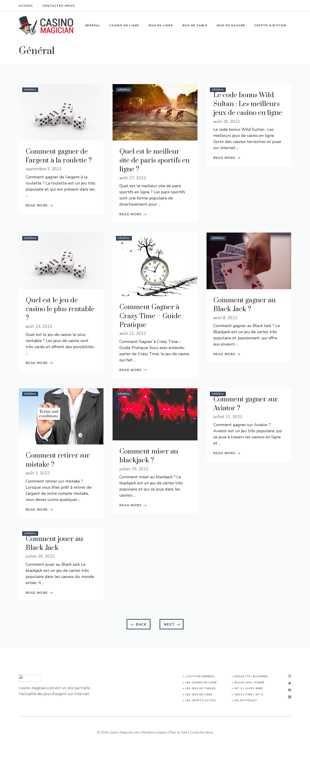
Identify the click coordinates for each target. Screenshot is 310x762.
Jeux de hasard (231, 25)
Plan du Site (178, 732)
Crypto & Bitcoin (270, 25)
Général (93, 25)
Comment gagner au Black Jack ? (244, 304)
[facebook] (289, 690)
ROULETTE (242, 676)
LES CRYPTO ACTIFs (200, 700)
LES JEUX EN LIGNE (198, 694)
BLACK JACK (243, 682)
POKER (260, 682)
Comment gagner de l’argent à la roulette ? (59, 156)
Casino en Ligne (124, 25)
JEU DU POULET (245, 700)
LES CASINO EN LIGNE (201, 682)
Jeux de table (194, 25)
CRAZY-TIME (243, 694)
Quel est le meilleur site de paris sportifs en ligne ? (154, 160)
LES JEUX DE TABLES (200, 688)
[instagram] (289, 676)
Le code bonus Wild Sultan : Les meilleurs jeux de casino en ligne (247, 104)
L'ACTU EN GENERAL (200, 676)
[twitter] (289, 683)
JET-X (259, 694)
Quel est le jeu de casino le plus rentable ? (60, 309)
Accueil (26, 5)
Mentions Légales (154, 732)
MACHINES (260, 676)
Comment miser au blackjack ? (148, 456)
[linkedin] (289, 697)
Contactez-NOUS (58, 5)
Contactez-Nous (201, 732)
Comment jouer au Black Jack (54, 543)
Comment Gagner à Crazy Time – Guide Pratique (150, 316)
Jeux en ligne (160, 25)
